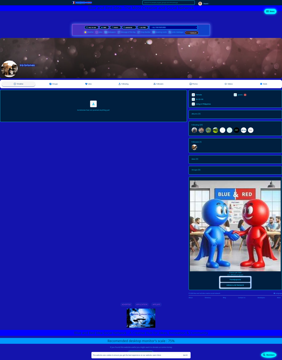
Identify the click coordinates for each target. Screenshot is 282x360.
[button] (168, 2)
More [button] (279, 298)
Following (195, 125)
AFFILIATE (156, 304)
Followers (195, 142)
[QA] (153, 32)
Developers (261, 297)
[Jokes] (96, 32)
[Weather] (85, 32)
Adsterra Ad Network (235, 285)
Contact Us (241, 297)
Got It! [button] (185, 355)
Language (278, 293)
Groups (195, 170)
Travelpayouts (235, 279)
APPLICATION (141, 304)
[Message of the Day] (119, 32)
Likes (193, 159)
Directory (208, 297)
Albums (195, 114)
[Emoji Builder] (138, 32)
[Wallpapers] (105, 32)
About (191, 297)
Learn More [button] (157, 355)
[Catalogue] (169, 32)
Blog (224, 297)
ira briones (27, 65)
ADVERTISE (126, 304)
